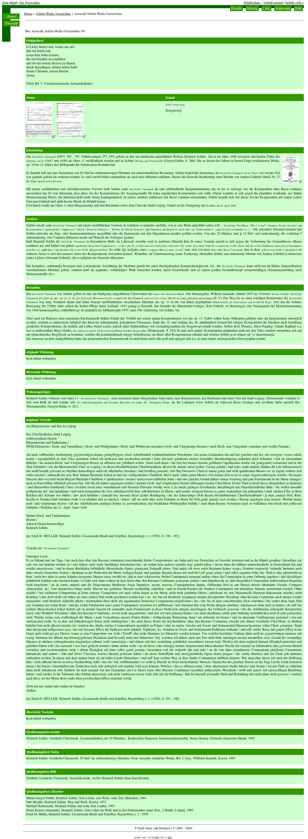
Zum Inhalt (9, 2)
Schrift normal (273, 2)
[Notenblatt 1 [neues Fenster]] (40, 136)
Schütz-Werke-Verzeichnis (53, 13)
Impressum (282, 8)
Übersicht (11, 23)
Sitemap (252, 8)
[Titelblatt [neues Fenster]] (292, 181)
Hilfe (298, 8)
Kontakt (236, 8)
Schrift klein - (253, 2)
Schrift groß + (294, 2)
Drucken (164, 828)
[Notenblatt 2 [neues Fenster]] (71, 136)
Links (266, 8)
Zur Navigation (29, 2)
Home (11, 16)
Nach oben (144, 828)
